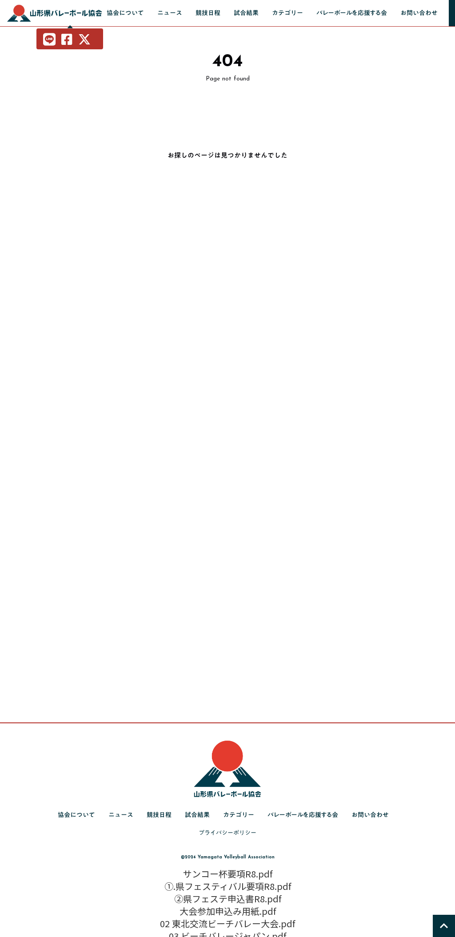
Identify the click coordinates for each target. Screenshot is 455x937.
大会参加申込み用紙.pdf (228, 911)
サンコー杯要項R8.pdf (227, 874)
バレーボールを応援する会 (351, 13)
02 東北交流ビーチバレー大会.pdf (227, 923)
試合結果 (246, 13)
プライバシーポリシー (227, 833)
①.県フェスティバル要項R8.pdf (227, 886)
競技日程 (208, 13)
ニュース (169, 13)
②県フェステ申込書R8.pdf (227, 899)
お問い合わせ (419, 13)
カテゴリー (287, 13)
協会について (125, 13)
